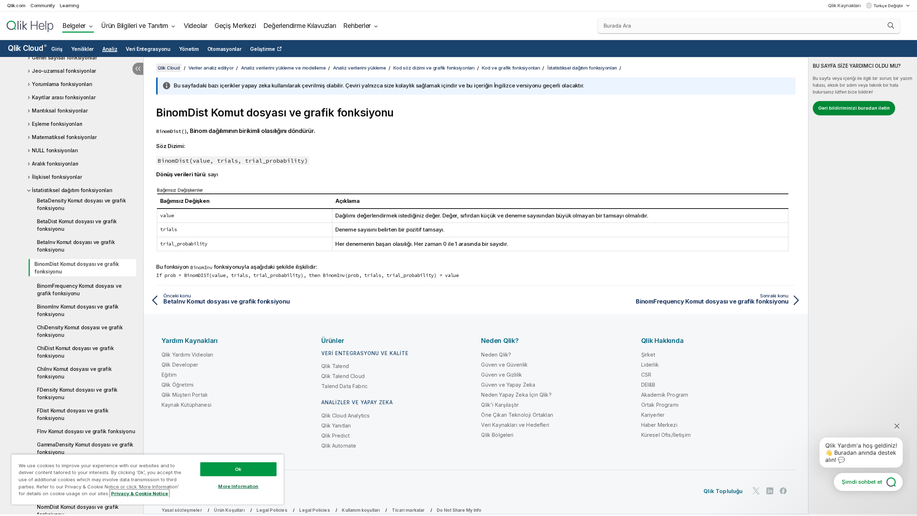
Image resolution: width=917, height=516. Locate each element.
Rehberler (357, 25)
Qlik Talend (335, 366)
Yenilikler (82, 49)
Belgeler (74, 25)
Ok (238, 469)
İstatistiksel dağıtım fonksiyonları (72, 190)
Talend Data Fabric (344, 386)
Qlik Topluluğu (723, 491)
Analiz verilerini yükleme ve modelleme (283, 68)
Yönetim (189, 49)
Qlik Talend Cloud (343, 376)
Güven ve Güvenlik (504, 365)
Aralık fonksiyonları (55, 164)
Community (42, 5)
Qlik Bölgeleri (497, 435)
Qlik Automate (338, 446)
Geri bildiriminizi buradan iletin (854, 108)
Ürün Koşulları (229, 510)
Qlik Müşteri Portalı (184, 395)
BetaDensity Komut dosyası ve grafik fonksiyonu (81, 204)
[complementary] (862, 285)
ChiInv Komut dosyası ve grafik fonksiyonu (74, 372)
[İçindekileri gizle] (138, 69)
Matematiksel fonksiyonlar (64, 137)
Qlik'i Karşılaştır (500, 405)
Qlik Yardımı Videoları (187, 355)
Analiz (109, 49)
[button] (890, 25)
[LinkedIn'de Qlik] (769, 491)
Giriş (57, 49)
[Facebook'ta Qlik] (783, 491)
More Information (238, 486)
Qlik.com (16, 5)
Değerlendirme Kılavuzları (299, 25)
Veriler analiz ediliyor (211, 68)
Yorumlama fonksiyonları (62, 84)
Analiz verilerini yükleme (359, 68)
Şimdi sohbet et (862, 481)
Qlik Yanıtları (336, 425)
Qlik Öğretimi (177, 385)
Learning (69, 5)
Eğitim (169, 375)
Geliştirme (262, 49)
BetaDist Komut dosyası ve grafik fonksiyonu (77, 225)
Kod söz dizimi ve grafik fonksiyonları (434, 68)
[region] (147, 479)
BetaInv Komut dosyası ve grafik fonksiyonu (76, 246)
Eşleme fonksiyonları (57, 124)
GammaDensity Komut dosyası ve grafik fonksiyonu (85, 448)
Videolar (195, 25)
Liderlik (650, 365)
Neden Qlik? (496, 355)
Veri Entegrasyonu (148, 49)
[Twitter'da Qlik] (756, 491)
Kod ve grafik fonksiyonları (511, 68)
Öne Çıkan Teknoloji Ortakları (517, 415)
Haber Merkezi (659, 425)
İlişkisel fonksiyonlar (57, 177)
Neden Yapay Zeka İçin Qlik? (516, 395)
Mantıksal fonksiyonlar (60, 111)
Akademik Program (664, 395)
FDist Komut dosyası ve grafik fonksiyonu (73, 414)
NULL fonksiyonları (55, 150)
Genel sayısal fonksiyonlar (64, 57)
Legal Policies (271, 510)
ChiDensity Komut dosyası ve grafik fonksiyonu (80, 331)
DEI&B (648, 385)
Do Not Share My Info (459, 510)
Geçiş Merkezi (235, 25)
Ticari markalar (408, 510)
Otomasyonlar (224, 49)
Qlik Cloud (27, 48)
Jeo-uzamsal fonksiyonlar (64, 71)
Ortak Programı (659, 405)
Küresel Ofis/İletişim (666, 435)
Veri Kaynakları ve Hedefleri (515, 425)
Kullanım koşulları (361, 510)
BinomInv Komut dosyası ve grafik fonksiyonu (78, 310)
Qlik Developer (180, 365)
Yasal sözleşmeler (182, 510)
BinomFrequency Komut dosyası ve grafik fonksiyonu (79, 289)
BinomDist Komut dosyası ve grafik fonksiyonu (76, 267)
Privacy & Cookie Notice (139, 493)
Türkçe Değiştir (888, 5)
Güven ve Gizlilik (501, 375)
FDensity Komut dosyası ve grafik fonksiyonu (77, 393)
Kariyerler (653, 415)
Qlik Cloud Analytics (345, 415)
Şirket (648, 355)
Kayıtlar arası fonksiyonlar (63, 97)
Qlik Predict (335, 436)
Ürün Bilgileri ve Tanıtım (134, 25)
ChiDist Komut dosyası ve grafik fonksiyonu (75, 352)
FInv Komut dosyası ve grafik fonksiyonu (86, 431)
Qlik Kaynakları (844, 5)
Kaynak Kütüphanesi (186, 405)
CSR (646, 375)
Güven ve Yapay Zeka (508, 385)
